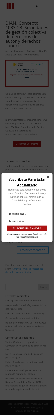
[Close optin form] (48, 178)
